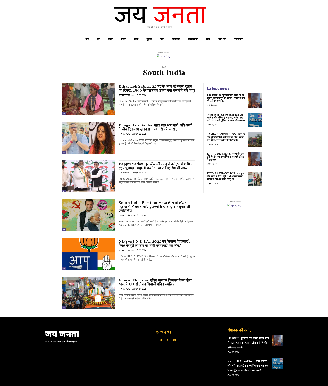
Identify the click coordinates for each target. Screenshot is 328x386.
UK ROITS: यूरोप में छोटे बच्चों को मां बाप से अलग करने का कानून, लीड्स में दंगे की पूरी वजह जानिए (226, 98)
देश (64, 113)
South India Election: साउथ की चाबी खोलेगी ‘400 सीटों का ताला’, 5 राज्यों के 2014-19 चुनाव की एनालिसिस (154, 207)
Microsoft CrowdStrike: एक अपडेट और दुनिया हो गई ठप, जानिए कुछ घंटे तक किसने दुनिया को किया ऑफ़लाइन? (226, 117)
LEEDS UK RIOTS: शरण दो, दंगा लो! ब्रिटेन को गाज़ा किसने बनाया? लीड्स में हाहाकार (225, 156)
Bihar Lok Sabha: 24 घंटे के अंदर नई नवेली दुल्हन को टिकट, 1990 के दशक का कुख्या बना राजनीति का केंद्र (157, 88)
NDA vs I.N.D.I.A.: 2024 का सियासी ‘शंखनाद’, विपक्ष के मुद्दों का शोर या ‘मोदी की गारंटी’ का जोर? (154, 243)
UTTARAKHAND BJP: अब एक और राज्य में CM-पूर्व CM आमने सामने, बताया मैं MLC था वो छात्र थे (225, 176)
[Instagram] (160, 340)
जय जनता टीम (124, 95)
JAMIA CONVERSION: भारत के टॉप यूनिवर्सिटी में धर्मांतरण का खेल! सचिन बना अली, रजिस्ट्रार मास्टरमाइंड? (226, 137)
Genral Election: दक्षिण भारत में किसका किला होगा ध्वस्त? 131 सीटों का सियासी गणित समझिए (155, 282)
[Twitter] (167, 340)
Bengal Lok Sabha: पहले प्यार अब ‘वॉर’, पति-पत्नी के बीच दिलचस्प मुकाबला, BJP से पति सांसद (155, 127)
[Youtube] (174, 340)
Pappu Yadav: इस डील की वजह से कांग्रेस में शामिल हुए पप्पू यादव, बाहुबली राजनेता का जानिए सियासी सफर (155, 166)
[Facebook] (153, 340)
